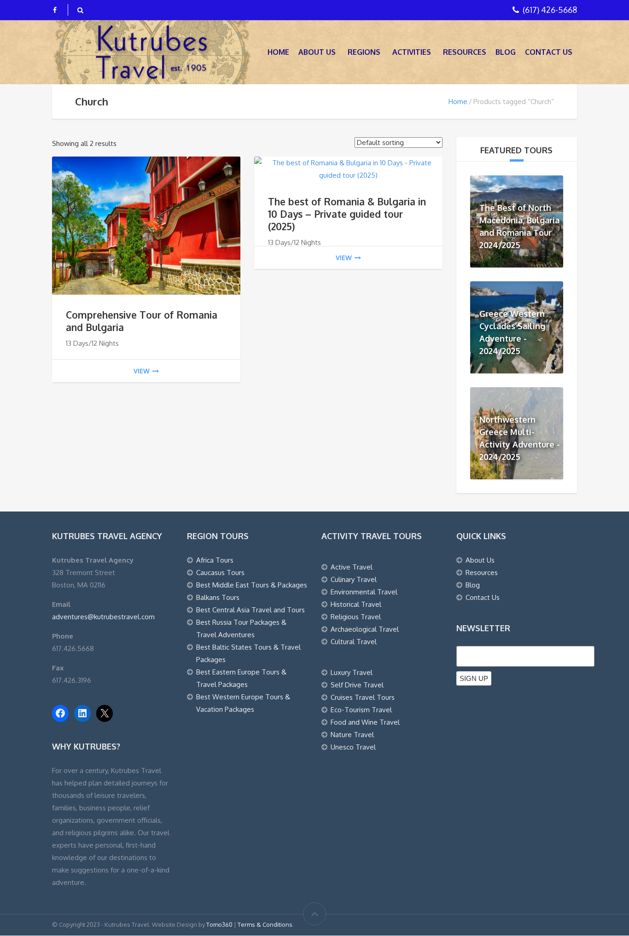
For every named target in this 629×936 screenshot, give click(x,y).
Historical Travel (356, 604)
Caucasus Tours (220, 572)
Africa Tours (214, 560)
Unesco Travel (353, 747)
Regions (364, 52)
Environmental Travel (364, 591)
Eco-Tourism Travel (361, 709)
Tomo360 (219, 924)
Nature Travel (352, 734)
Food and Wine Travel (365, 722)
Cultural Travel (354, 641)
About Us (317, 52)
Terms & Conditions (265, 924)
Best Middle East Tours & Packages (251, 585)
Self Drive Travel (357, 684)
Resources (464, 52)
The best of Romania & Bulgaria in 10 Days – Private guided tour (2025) (347, 214)
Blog (505, 52)
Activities (411, 52)
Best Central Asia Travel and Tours (250, 609)
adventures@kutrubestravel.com (103, 616)
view (142, 371)
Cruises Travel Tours (363, 697)
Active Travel (352, 567)
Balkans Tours (217, 597)
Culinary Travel (354, 579)
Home (278, 52)
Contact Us (548, 52)
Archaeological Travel (365, 629)
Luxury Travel (352, 672)
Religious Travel (356, 616)
